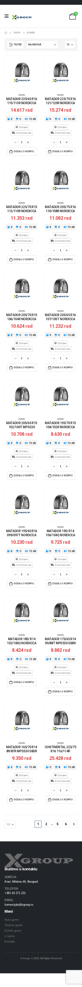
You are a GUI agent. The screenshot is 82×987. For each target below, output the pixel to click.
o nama (9, 936)
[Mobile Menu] (8, 16)
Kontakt (10, 941)
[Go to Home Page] (6, 33)
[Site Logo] (22, 17)
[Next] (73, 824)
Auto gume (12, 919)
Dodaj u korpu (24, 151)
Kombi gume (13, 930)
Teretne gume (14, 925)
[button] (15, 45)
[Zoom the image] (39, 856)
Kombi (21, 95)
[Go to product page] (21, 73)
